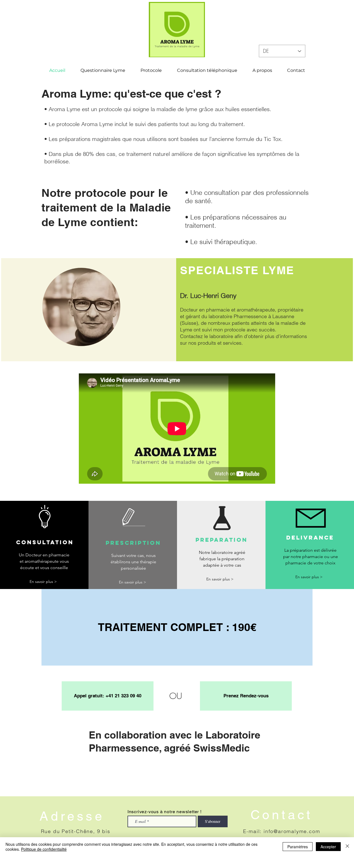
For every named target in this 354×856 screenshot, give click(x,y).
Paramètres (297, 846)
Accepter (328, 846)
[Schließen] (347, 847)
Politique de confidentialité (44, 849)
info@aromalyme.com (292, 831)
